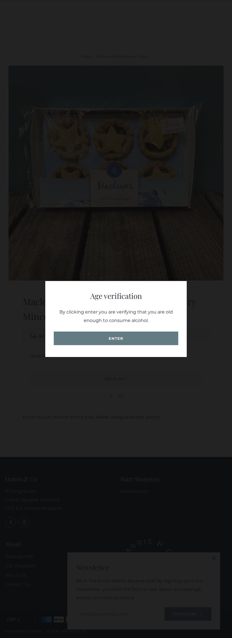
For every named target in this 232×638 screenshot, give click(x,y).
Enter (116, 338)
